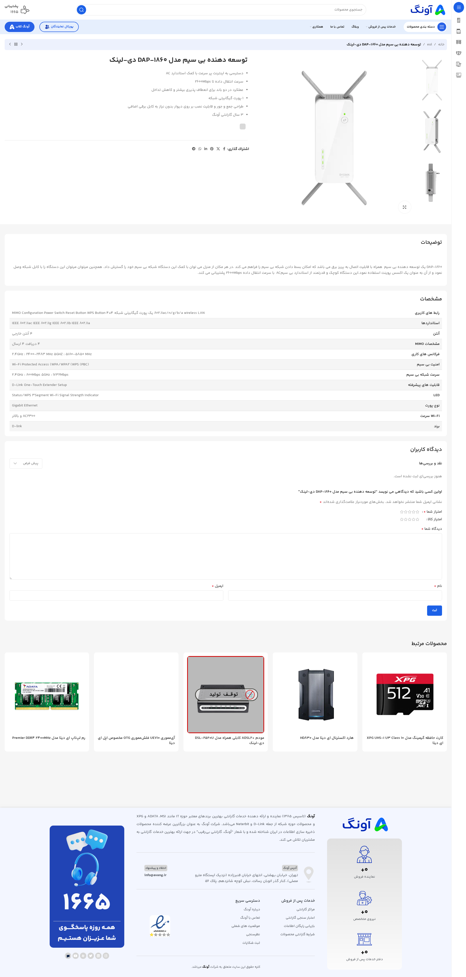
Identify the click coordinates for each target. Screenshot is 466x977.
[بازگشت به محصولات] (16, 44)
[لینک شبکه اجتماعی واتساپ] (200, 149)
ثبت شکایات (251, 943)
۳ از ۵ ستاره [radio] (410, 512)
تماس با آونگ (250, 918)
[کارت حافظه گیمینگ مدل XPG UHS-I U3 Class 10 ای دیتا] (404, 694)
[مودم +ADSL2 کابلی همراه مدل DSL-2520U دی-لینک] (225, 694)
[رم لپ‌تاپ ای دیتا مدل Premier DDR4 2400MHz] (47, 694)
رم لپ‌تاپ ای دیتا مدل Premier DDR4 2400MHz (48, 738)
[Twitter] (91, 956)
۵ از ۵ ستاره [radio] (402, 512)
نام (438, 586)
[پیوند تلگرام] (194, 149)
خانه (441, 44)
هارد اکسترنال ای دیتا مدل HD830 (327, 738)
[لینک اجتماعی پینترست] (212, 149)
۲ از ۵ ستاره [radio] (414, 512)
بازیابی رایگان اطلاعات (299, 926)
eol (429, 44)
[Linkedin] (98, 956)
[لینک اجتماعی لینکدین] (206, 149)
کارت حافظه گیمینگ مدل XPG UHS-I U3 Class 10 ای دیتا (405, 740)
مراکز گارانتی (305, 909)
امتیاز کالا (435, 520)
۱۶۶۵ (14, 12)
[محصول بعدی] (10, 44)
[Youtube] (75, 956)
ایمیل (217, 586)
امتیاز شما (432, 512)
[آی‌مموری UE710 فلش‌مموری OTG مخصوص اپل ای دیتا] (136, 694)
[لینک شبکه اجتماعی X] (218, 149)
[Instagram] (106, 956)
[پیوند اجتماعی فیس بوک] (224, 149)
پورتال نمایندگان (62, 26)
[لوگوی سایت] (427, 9)
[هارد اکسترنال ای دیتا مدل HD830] (315, 694)
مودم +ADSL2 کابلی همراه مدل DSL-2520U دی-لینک (229, 740)
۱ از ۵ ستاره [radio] (418, 512)
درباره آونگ (252, 909)
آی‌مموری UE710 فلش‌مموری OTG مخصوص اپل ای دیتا (136, 740)
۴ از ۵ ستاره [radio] (406, 512)
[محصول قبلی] (22, 44)
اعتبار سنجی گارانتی (300, 918)
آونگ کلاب (23, 26)
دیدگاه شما (431, 529)
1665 (87, 903)
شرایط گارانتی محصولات (297, 934)
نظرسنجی (253, 934)
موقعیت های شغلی (245, 926)
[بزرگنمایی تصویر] (404, 207)
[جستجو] (81, 9)
